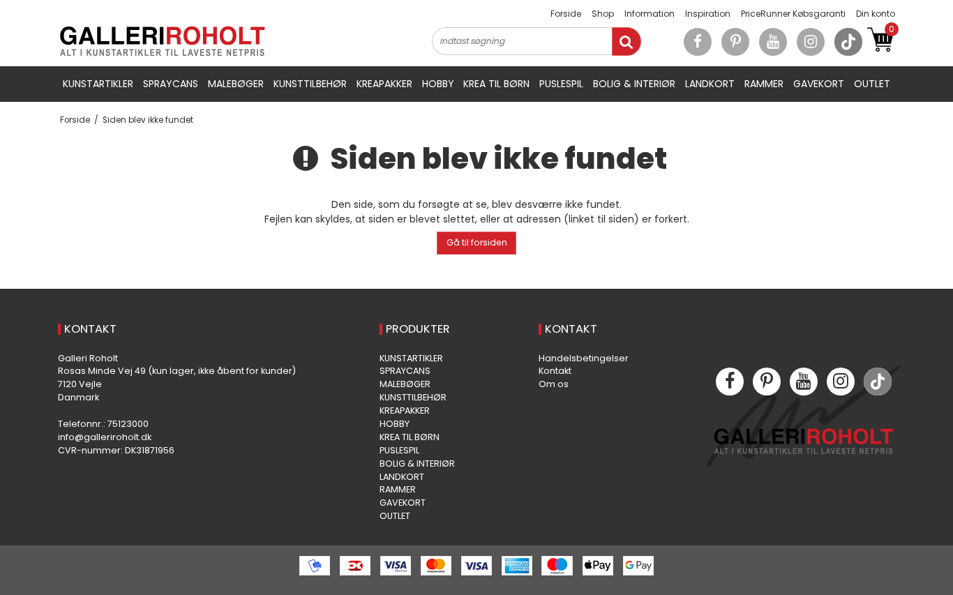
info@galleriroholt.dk (104, 437)
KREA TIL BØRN (496, 84)
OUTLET (872, 84)
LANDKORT (710, 84)
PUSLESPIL (561, 84)
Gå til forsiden (477, 242)
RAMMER (763, 84)
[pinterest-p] (735, 42)
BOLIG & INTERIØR (634, 84)
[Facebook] (698, 42)
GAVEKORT (818, 84)
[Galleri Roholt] (162, 41)
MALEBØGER (236, 84)
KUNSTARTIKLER (98, 84)
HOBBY (438, 84)
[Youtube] (773, 42)
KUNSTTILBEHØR (310, 84)
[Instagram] (811, 42)
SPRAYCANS (170, 84)
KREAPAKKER (384, 84)
